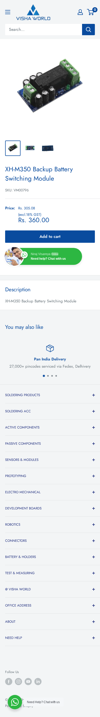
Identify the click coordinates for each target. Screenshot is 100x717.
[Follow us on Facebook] (8, 681)
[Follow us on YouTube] (28, 681)
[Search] (88, 29)
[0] (90, 12)
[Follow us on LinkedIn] (38, 681)
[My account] (80, 12)
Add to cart (50, 236)
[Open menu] (7, 12)
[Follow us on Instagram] (18, 681)
